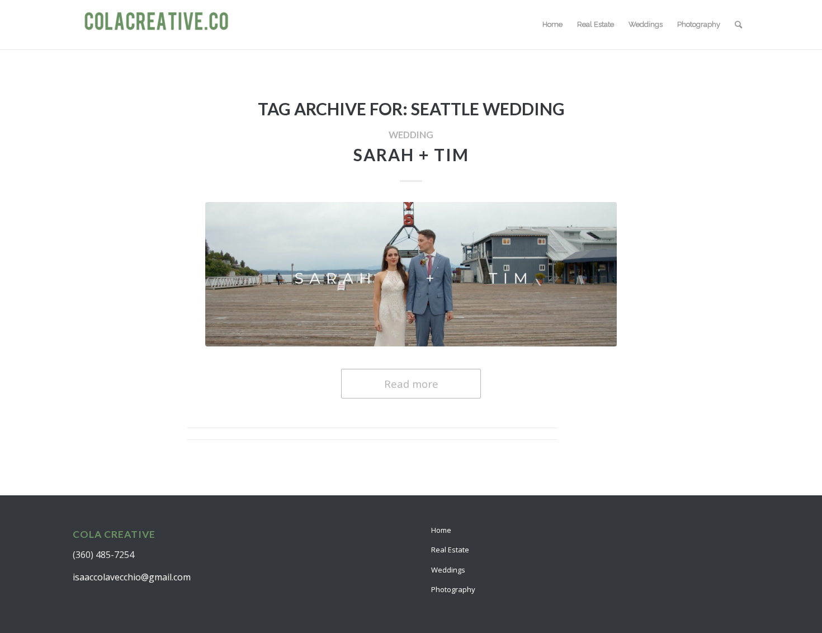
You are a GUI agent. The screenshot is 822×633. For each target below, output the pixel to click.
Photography (453, 589)
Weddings (448, 570)
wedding (411, 134)
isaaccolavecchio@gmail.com (132, 577)
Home (441, 530)
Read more (411, 384)
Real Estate (450, 550)
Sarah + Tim (411, 154)
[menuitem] (552, 24)
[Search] (738, 24)
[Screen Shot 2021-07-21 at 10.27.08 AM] (411, 274)
